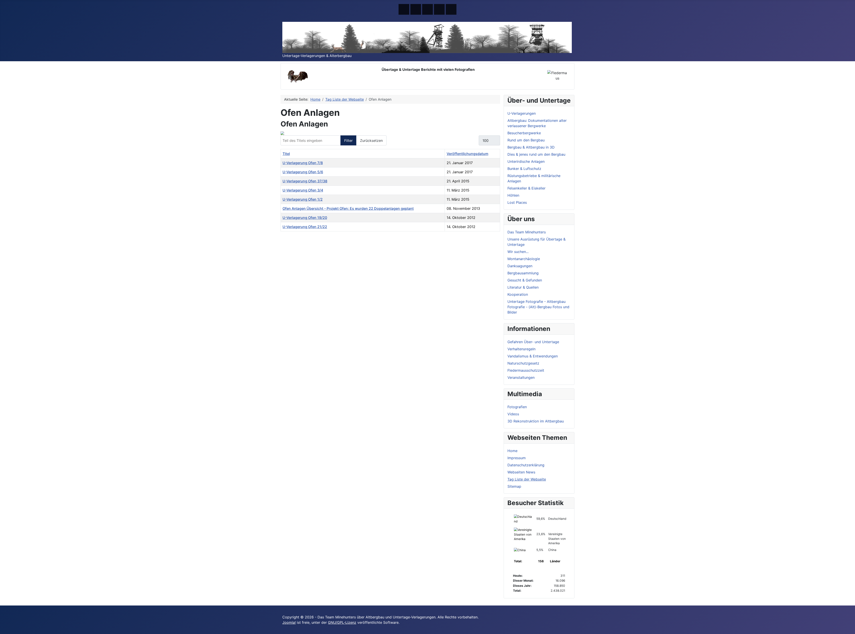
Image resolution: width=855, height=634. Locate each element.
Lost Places (517, 202)
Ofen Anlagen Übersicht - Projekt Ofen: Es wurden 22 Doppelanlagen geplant (348, 208)
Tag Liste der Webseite (526, 479)
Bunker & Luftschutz (524, 168)
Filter (348, 140)
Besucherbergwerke (524, 133)
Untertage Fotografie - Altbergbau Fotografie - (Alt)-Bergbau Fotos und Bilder (538, 306)
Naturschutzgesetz (523, 363)
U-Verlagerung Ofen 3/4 (303, 190)
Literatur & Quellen (523, 287)
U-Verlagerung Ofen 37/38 (305, 181)
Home (512, 450)
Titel (286, 153)
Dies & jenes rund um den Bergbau (536, 154)
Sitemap (514, 486)
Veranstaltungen (521, 377)
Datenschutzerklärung (525, 465)
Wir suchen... (518, 251)
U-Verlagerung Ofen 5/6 (303, 172)
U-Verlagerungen (521, 113)
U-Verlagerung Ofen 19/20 (305, 217)
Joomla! (289, 622)
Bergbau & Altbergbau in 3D (531, 147)
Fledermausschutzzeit (525, 370)
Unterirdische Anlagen (526, 161)
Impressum (516, 458)
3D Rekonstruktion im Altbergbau (535, 421)
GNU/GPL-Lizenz (342, 622)
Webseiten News (521, 472)
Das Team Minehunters (526, 232)
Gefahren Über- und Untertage (533, 342)
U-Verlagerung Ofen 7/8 (303, 163)
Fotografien (517, 407)
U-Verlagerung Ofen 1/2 (303, 199)
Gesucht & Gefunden (524, 280)
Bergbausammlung (523, 273)
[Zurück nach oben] (849, 628)
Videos (513, 414)
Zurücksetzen (371, 140)
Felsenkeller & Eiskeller (526, 188)
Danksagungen (519, 266)
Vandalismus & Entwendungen (532, 356)
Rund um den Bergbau (526, 140)
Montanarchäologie (523, 259)
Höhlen (513, 195)
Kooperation (517, 294)
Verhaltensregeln (521, 349)
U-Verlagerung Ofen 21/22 (305, 226)
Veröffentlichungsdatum (467, 153)
